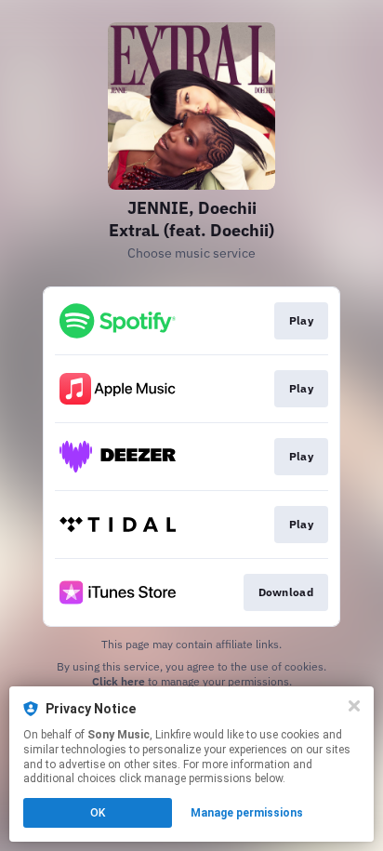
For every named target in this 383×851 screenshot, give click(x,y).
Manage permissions (247, 812)
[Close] (354, 706)
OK (97, 812)
